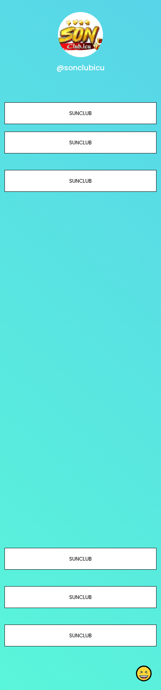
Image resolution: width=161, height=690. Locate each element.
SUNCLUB (80, 113)
